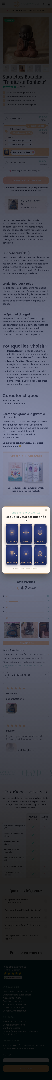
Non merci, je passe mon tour (26, 568)
